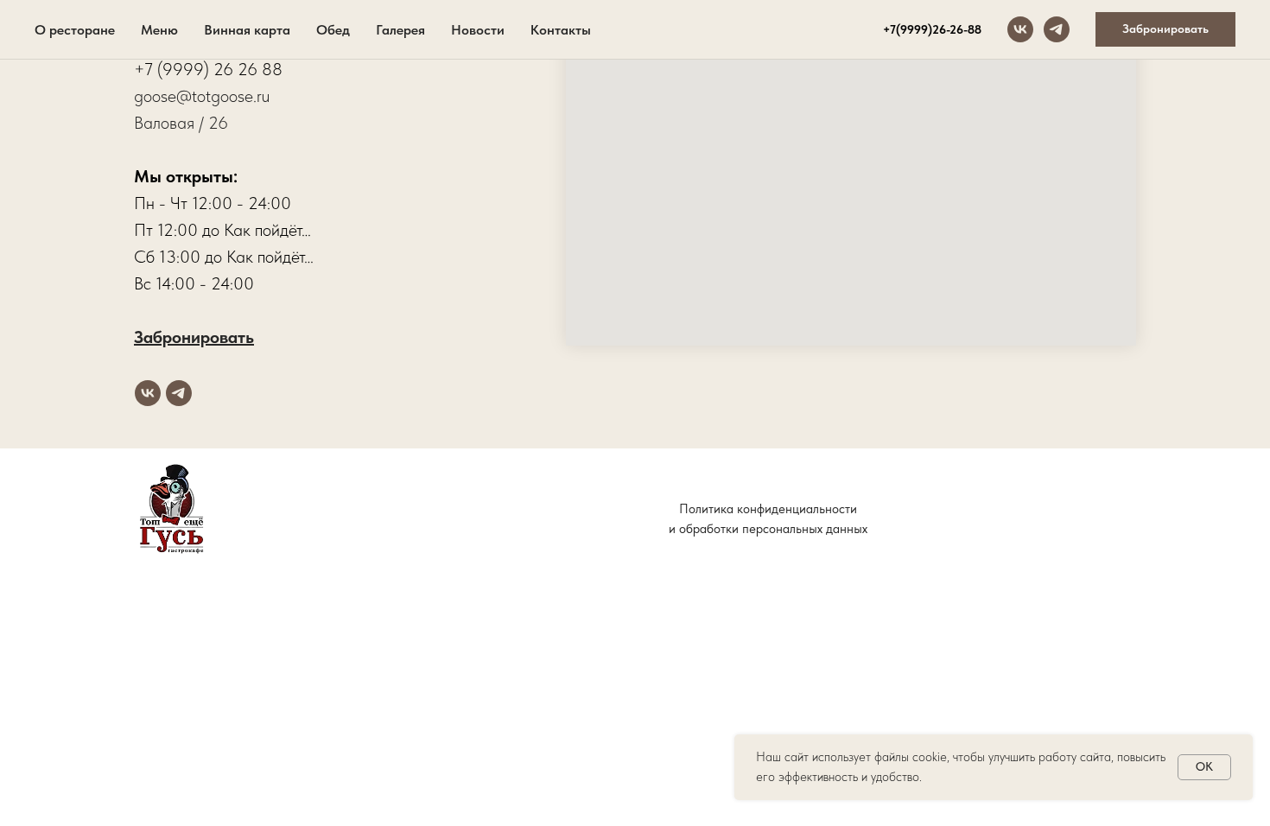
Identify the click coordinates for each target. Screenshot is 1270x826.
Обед (333, 30)
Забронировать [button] (194, 337)
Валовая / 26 (181, 122)
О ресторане (75, 30)
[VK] (1020, 29)
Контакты (560, 30)
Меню (159, 30)
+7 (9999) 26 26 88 (208, 69)
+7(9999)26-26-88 (932, 29)
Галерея (400, 30)
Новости (478, 30)
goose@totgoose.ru (202, 96)
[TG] (1057, 29)
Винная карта (247, 30)
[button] (1165, 29)
